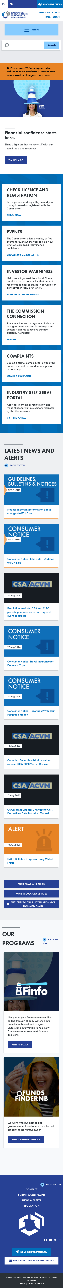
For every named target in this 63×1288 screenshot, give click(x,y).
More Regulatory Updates (31, 893)
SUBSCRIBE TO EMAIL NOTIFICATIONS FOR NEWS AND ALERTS (33, 904)
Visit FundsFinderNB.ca (25, 1139)
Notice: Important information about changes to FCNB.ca (29, 511)
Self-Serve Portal (52, 4)
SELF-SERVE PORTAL (33, 1251)
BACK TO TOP (17, 465)
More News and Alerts (31, 884)
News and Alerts (49, 12)
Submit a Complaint (31, 1195)
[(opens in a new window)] (45, 1240)
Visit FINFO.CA (15, 159)
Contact (31, 1189)
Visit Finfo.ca (19, 1044)
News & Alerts (31, 1200)
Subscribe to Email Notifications (33, 1260)
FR (11, 4)
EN (3, 4)
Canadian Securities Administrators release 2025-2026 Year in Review (29, 762)
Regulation (52, 17)
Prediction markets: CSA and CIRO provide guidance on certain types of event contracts (29, 611)
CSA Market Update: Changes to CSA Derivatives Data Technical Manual (29, 811)
